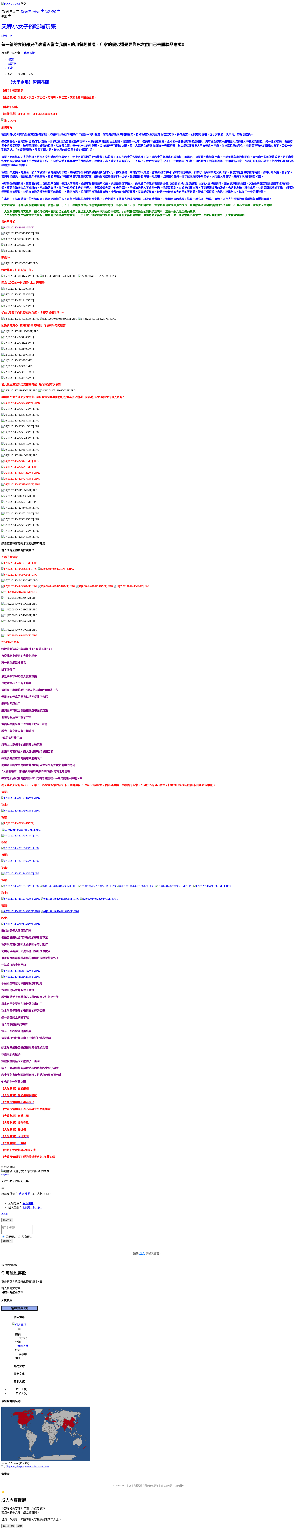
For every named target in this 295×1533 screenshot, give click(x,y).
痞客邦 (23, 1193)
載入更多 (7, 1220)
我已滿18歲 (8, 1526)
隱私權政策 (166, 1485)
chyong (5, 1174)
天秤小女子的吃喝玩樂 (28, 26)
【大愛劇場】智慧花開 (28, 82)
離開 (19, 1526)
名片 (11, 67)
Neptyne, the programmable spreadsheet (27, 1466)
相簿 (11, 59)
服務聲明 (179, 1485)
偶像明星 (28, 1203)
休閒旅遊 (29, 52)
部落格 (12, 63)
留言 (30, 1193)
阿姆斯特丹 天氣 (19, 1308)
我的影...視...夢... (32, 1207)
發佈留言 (7, 1241)
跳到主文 (6, 36)
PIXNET (122, 1485)
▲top (4, 1213)
